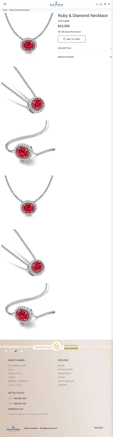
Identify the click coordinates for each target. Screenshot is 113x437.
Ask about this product (71, 32)
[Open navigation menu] (5, 4)
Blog (11, 369)
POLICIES (98, 428)
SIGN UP (71, 347)
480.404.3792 (20, 404)
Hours (11, 377)
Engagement (65, 373)
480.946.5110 (20, 398)
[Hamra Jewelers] (56, 4)
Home (5, 10)
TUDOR (61, 377)
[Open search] (97, 4)
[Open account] (109, 4)
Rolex (61, 366)
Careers (62, 385)
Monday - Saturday (18, 381)
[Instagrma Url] (6, 351)
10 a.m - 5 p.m (14, 385)
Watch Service (65, 381)
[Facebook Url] (11, 351)
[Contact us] (101, 4)
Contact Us (14, 373)
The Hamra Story (17, 366)
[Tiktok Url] (16, 351)
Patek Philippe (65, 369)
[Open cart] (105, 4)
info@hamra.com (15, 409)
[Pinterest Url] (21, 351)
